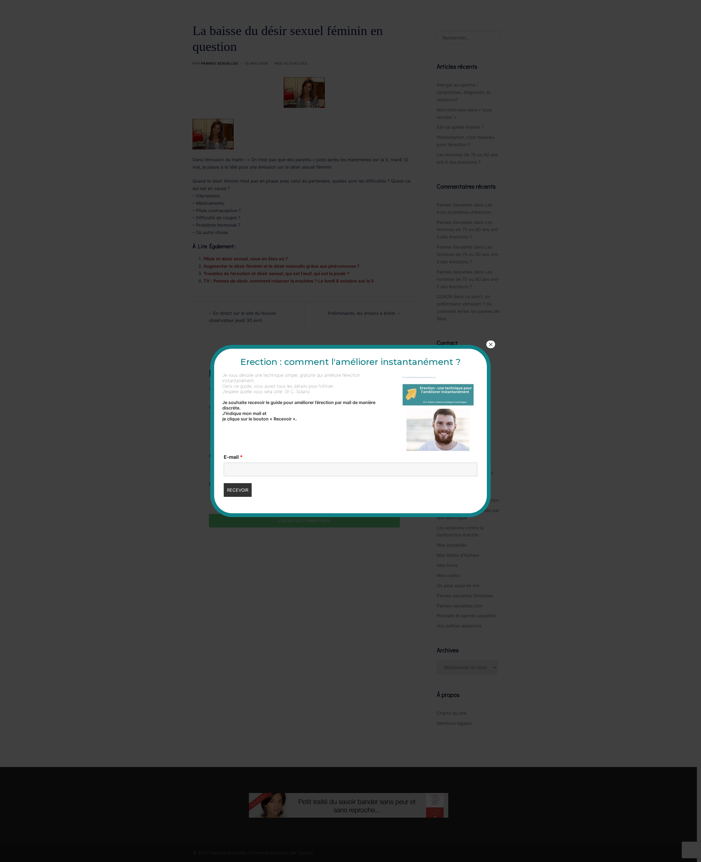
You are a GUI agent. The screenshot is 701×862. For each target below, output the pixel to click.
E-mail (233, 457)
